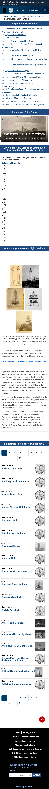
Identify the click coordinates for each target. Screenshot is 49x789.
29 (41, 139)
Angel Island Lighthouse (13, 622)
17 (3, 139)
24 (25, 139)
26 (32, 139)
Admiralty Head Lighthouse (15, 481)
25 (29, 139)
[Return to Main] (42, 721)
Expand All (16, 163)
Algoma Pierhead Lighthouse (15, 507)
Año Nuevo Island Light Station (17, 645)
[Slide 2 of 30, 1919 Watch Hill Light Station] (24, 129)
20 (13, 139)
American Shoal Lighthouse (15, 583)
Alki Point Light (9, 519)
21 (16, 139)
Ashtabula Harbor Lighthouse (16, 683)
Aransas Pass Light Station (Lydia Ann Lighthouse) (15, 659)
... (28, 32)
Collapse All (6, 163)
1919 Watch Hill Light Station (24, 134)
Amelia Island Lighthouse (14, 570)
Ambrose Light (8, 558)
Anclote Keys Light (10, 609)
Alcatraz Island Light (11, 494)
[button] (12, 4)
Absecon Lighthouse (11, 468)
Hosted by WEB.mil (23, 786)
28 (38, 139)
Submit (36, 775)
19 (10, 139)
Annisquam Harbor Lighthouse (16, 634)
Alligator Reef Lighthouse (14, 532)
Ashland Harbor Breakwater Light (18, 670)
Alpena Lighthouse (10, 545)
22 (19, 139)
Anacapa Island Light (11, 596)
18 (7, 139)
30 (44, 139)
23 (22, 139)
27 (35, 139)
